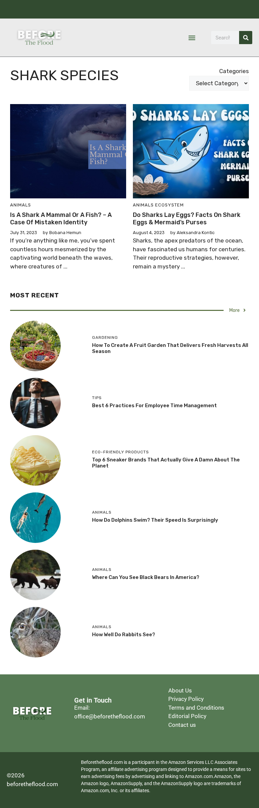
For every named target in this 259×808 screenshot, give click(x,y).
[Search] (245, 37)
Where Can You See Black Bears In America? (145, 577)
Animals (20, 204)
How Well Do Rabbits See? (123, 635)
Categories (234, 71)
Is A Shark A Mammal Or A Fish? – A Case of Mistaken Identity (61, 218)
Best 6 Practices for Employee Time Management (154, 405)
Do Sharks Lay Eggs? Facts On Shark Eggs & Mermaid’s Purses (186, 218)
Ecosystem (169, 204)
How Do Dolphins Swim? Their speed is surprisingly (155, 520)
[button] (192, 37)
